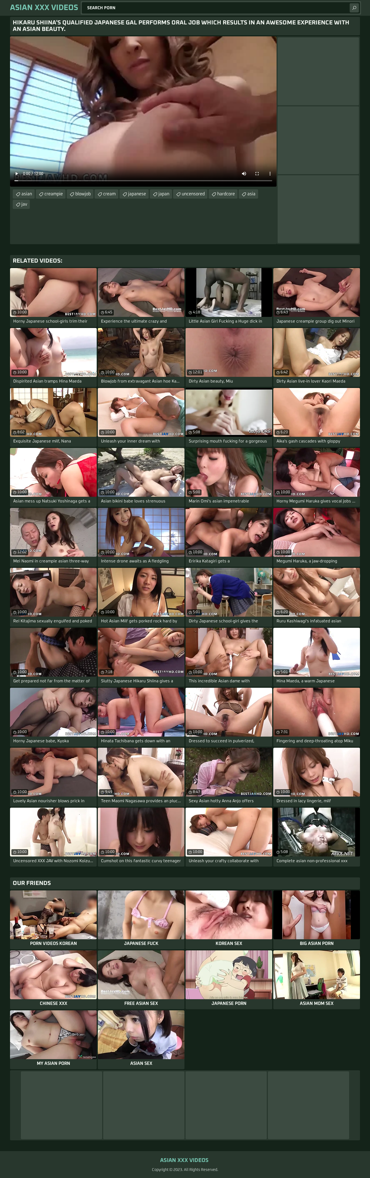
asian (26, 194)
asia (251, 194)
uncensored (193, 194)
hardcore (226, 194)
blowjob (83, 194)
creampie (53, 194)
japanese (137, 194)
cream (109, 194)
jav (24, 204)
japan (163, 194)
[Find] (354, 7)
